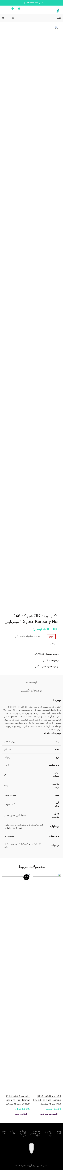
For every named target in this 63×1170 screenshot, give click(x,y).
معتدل (6, 795)
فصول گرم (21, 815)
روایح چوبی (21, 843)
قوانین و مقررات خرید (48, 1133)
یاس (6, 836)
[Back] (58, 18)
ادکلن (45, 660)
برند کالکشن (9, 741)
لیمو (20, 828)
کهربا (13, 843)
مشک (7, 843)
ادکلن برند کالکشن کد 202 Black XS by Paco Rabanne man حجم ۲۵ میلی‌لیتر (47, 1100)
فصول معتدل (9, 815)
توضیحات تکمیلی (31, 690)
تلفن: (35, 2)
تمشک (34, 825)
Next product (4, 18)
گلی (13, 804)
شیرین (13, 795)
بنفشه (11, 836)
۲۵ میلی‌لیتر (9, 749)
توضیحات (31, 681)
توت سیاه (26, 825)
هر (5, 774)
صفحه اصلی (58, 1132)
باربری (7, 765)
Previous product (11, 18)
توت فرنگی (16, 825)
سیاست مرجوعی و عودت (35, 1133)
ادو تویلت (8, 757)
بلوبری (41, 825)
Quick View (35, 886)
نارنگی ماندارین (10, 828)
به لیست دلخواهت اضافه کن (27, 636)
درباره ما (12, 1132)
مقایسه (52, 644)
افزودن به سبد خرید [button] (49, 1114)
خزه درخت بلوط (34, 843)
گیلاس (7, 825)
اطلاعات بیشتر (21, 1114)
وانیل (6, 847)
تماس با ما (4, 1132)
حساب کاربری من (23, 1133)
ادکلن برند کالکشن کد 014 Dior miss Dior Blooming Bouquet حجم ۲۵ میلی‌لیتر (17, 1100)
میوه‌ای (7, 804)
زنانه (6, 785)
